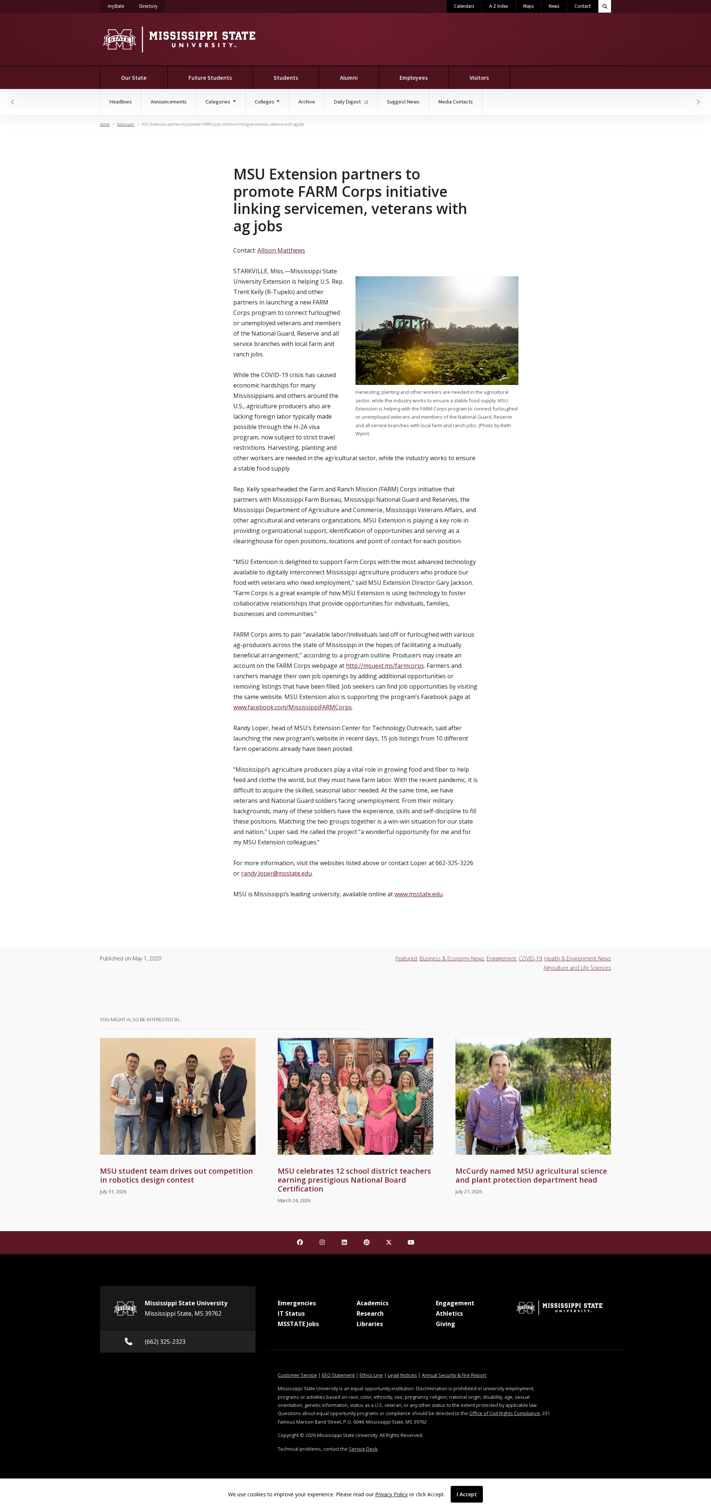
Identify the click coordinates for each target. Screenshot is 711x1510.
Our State (134, 78)
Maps (528, 6)
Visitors (479, 78)
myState (120, 6)
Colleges (265, 102)
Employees (414, 78)
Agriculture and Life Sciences (577, 967)
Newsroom (125, 124)
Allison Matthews (281, 250)
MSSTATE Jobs (298, 1324)
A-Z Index (498, 6)
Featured (406, 958)
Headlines (121, 102)
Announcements (169, 102)
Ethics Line (371, 1375)
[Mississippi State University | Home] (178, 39)
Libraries (370, 1324)
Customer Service (297, 1375)
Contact (582, 6)
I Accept (467, 1494)
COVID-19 (530, 958)
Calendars (464, 6)
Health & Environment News (577, 958)
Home (105, 124)
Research (370, 1313)
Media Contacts (455, 102)
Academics (372, 1303)
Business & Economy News (452, 958)
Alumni (349, 78)
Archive (306, 102)
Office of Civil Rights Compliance (504, 1413)
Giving (445, 1324)
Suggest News (403, 102)
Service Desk (363, 1448)
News (554, 6)
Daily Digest (348, 102)
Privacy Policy (391, 1494)
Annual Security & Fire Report (454, 1375)
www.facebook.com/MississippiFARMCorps (292, 707)
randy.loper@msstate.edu (276, 873)
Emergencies (297, 1303)
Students (286, 78)
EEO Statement (338, 1375)
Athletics (449, 1313)
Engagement (501, 958)
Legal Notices (402, 1375)
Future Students (210, 78)
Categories (218, 102)
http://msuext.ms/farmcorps (385, 666)
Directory (152, 6)
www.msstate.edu (418, 894)
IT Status (291, 1313)
